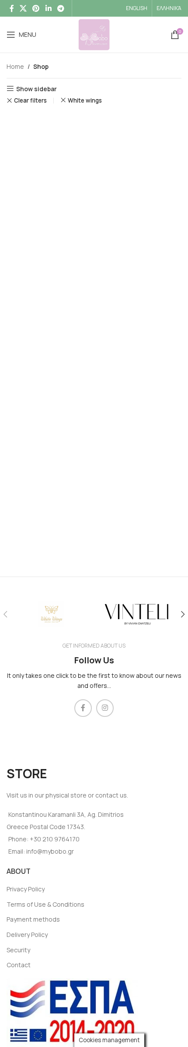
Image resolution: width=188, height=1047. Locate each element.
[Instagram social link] (105, 708)
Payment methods (33, 919)
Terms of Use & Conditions (45, 904)
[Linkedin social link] (48, 8)
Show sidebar (36, 89)
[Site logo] (94, 34)
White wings (85, 100)
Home (15, 66)
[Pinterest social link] (36, 8)
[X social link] (23, 8)
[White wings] (51, 614)
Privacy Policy (26, 889)
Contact (19, 965)
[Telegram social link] (60, 8)
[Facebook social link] (12, 8)
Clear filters (30, 100)
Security (18, 950)
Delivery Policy (27, 934)
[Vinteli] (136, 614)
